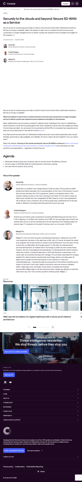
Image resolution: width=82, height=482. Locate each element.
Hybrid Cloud (7, 411)
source (41, 130)
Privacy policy (8, 467)
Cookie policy (20, 467)
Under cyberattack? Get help (14, 450)
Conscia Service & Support (11, 420)
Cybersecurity (8, 402)
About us (6, 398)
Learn (5, 394)
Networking (7, 407)
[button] (53, 327)
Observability (7, 415)
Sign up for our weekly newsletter (16, 352)
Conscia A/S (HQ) (8, 456)
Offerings (6, 389)
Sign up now (9, 375)
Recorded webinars (15, 9)
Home (4, 9)
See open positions (33, 450)
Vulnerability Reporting (34, 467)
